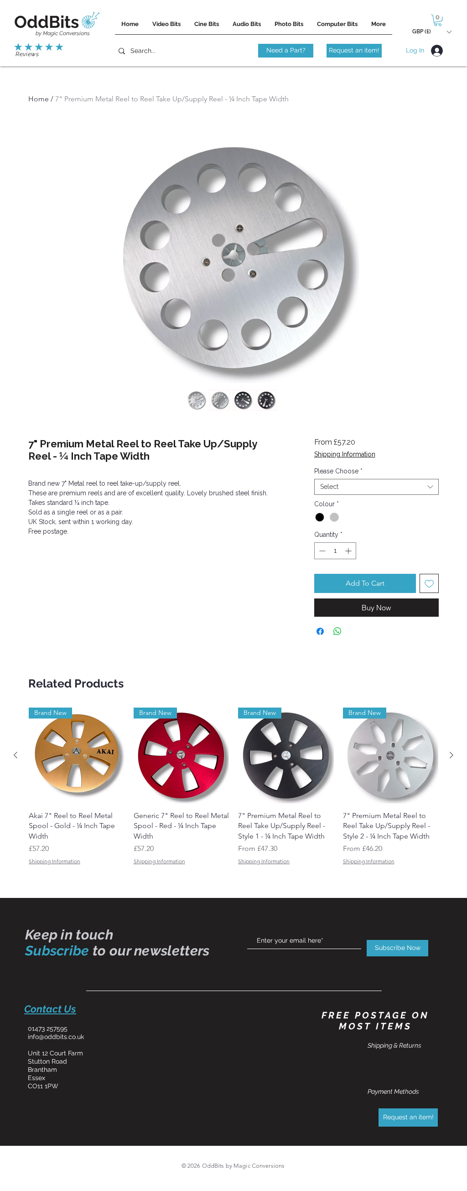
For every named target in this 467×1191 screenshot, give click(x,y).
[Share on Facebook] (320, 631)
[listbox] (431, 31)
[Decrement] (321, 551)
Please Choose (338, 471)
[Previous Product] (15, 755)
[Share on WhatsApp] (337, 631)
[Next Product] (451, 755)
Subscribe (57, 951)
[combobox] (376, 487)
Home (38, 98)
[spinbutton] (335, 551)
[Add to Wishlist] (429, 583)
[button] (438, 20)
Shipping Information (344, 454)
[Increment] (349, 551)
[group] (233, 786)
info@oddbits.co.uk (56, 1036)
